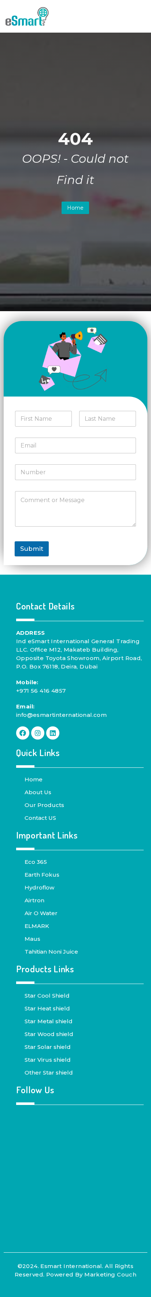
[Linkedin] (52, 733)
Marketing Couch (110, 1274)
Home (75, 208)
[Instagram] (37, 733)
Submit (31, 548)
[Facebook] (22, 733)
